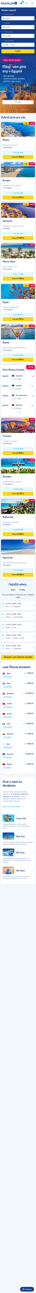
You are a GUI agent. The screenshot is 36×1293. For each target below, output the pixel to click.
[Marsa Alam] (18, 251)
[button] (17, 10)
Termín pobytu (8, 32)
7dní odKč (18, 494)
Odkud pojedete (9, 14)
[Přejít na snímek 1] (4, 109)
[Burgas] (18, 170)
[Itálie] (18, 726)
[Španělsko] (18, 695)
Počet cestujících (9, 40)
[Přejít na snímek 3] (14, 109)
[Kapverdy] (18, 547)
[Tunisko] (18, 705)
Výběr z (11, 806)
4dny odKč (18, 238)
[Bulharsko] (18, 506)
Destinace (7, 23)
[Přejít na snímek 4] (18, 109)
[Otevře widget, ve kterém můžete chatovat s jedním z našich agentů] (27, 1289)
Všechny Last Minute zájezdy (18, 657)
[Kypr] (18, 746)
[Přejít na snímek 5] (23, 109)
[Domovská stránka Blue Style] (9, 3)
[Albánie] (18, 766)
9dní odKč (18, 278)
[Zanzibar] (18, 466)
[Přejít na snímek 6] (30, 109)
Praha (22, 590)
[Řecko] (18, 129)
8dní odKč (18, 157)
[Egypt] (18, 291)
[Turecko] (18, 425)
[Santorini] (18, 210)
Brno (13, 590)
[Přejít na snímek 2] (9, 109)
